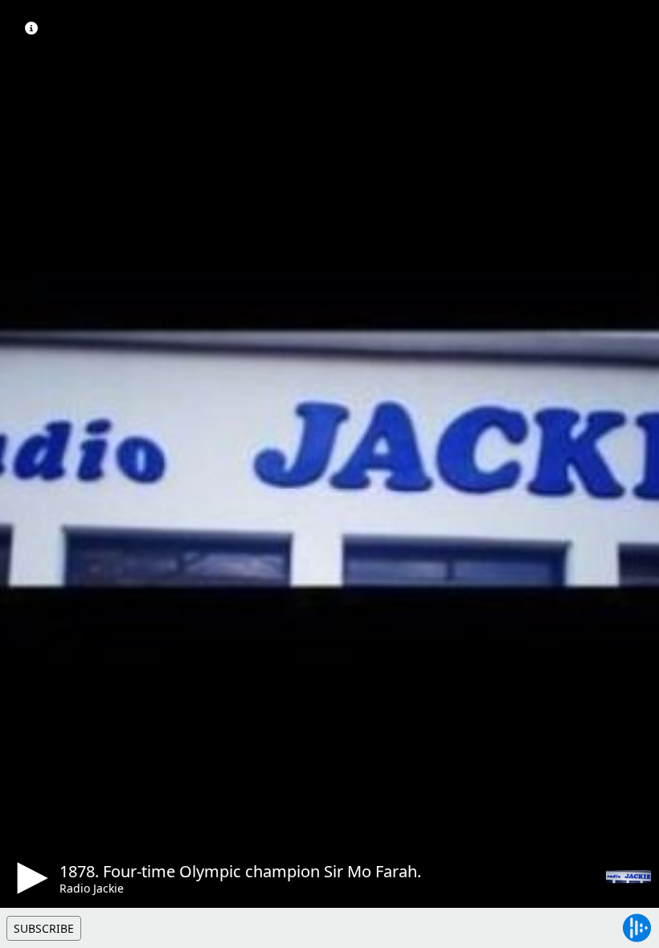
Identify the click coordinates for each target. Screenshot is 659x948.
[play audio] (29, 878)
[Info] (31, 28)
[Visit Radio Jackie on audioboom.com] (628, 876)
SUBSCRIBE (44, 928)
